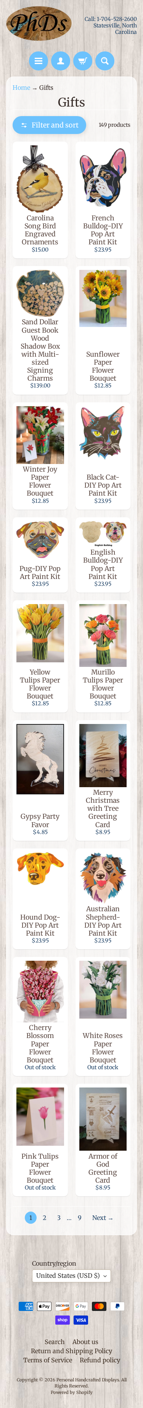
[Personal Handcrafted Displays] (39, 25)
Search (55, 1342)
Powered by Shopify (72, 1392)
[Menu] (38, 60)
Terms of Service (47, 1360)
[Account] (60, 60)
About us (85, 1342)
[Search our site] (104, 60)
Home (21, 87)
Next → (103, 1217)
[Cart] (82, 60)
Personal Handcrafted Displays (87, 1379)
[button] (49, 125)
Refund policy (100, 1360)
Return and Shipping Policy (71, 1351)
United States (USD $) (68, 1275)
